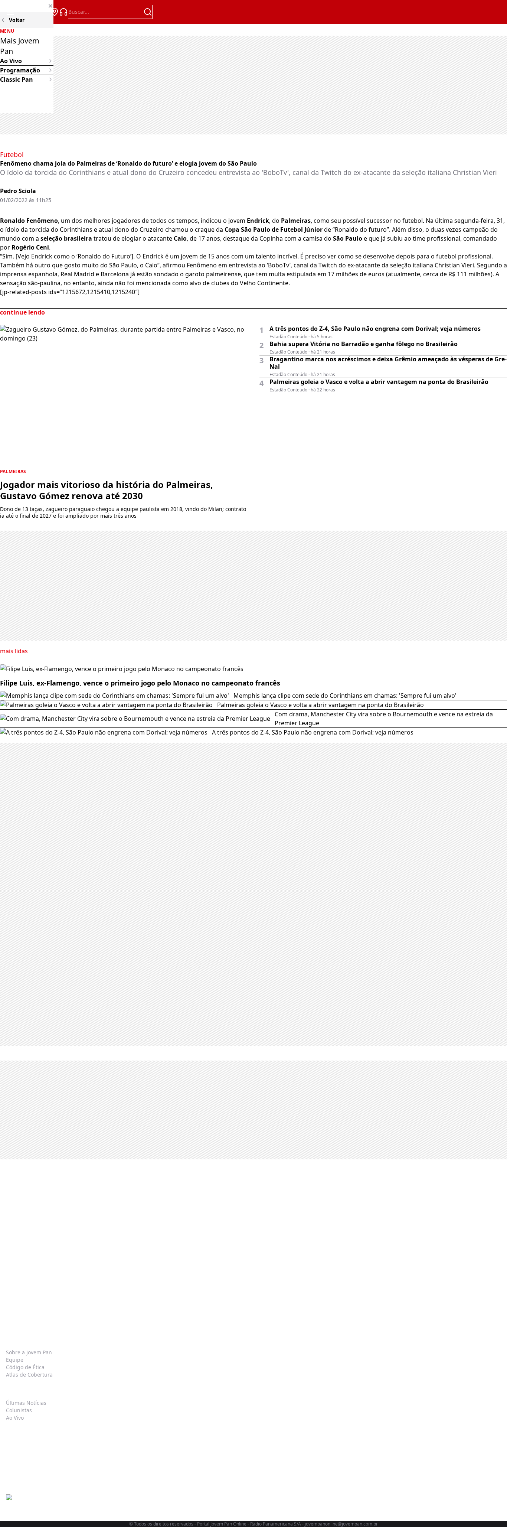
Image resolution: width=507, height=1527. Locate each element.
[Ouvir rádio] (63, 11)
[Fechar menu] (26, 6)
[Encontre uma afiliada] (54, 11)
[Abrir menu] (10, 12)
